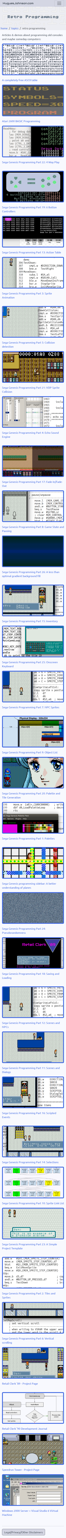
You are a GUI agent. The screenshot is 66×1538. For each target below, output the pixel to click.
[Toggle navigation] (59, 3)
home (4, 28)
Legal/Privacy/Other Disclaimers (23, 1532)
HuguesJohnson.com (18, 3)
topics (14, 28)
